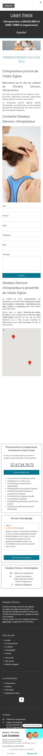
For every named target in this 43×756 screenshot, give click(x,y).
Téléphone (6, 235)
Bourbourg (30, 301)
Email (4, 225)
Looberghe (20, 306)
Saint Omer (6, 622)
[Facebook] (21, 699)
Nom (4, 206)
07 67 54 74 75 (22, 464)
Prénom (5, 216)
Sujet (4, 245)
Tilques (10, 306)
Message (6, 254)
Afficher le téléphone (23, 584)
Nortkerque (19, 304)
